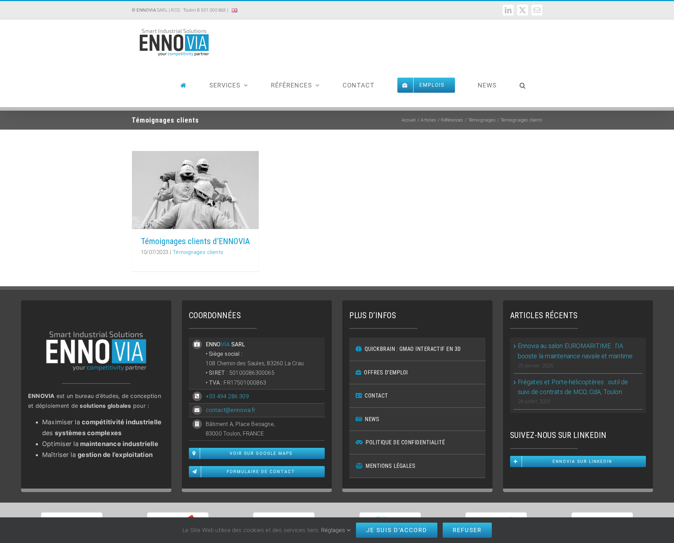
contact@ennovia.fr (231, 410)
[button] (522, 85)
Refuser (467, 530)
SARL (152, 10)
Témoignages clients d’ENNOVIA (195, 241)
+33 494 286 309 (227, 396)
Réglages (334, 530)
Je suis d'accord (396, 530)
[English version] (234, 15)
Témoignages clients (198, 252)
